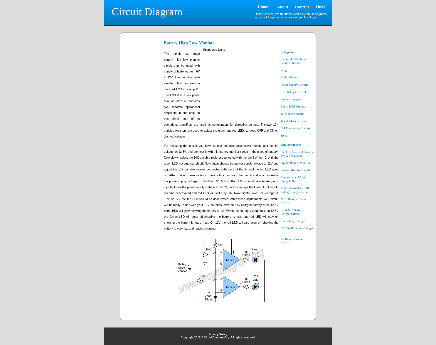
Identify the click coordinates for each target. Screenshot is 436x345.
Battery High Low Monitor (189, 42)
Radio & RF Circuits (293, 106)
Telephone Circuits (292, 113)
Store (284, 135)
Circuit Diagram (147, 11)
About (282, 7)
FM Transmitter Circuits (295, 128)
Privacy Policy (218, 334)
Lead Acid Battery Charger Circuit (292, 211)
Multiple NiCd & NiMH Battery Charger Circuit (295, 190)
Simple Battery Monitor (295, 163)
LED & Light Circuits (294, 92)
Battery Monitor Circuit (295, 170)
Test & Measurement (293, 121)
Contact (302, 7)
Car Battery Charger (293, 221)
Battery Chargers (291, 99)
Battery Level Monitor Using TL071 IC (294, 179)
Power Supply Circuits (294, 84)
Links (320, 7)
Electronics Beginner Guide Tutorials (294, 61)
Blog (284, 70)
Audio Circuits (290, 77)
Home (263, 7)
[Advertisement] (142, 118)
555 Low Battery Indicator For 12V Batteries (297, 153)
